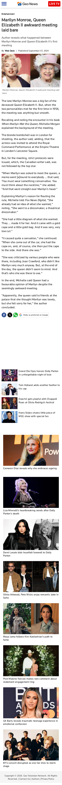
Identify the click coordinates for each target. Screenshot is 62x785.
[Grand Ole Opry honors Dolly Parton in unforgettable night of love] (9, 375)
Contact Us (24, 779)
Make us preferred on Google (35, 315)
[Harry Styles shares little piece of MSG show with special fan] (9, 417)
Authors (35, 779)
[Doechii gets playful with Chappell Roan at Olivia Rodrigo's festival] (9, 403)
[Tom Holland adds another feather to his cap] (9, 389)
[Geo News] (27, 4)
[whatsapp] (15, 315)
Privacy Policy (47, 779)
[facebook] (4, 315)
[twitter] (9, 315)
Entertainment (8, 14)
